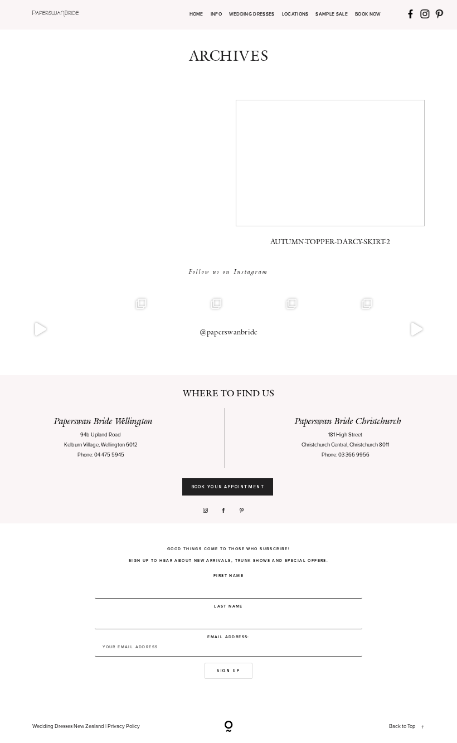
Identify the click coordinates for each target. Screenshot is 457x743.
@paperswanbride (229, 332)
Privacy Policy (124, 726)
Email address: (228, 637)
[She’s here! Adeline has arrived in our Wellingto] (341, 329)
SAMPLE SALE (331, 14)
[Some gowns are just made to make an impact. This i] (416, 329)
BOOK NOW (368, 14)
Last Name (228, 606)
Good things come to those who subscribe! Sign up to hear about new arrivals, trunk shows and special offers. (228, 554)
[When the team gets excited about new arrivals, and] (115, 329)
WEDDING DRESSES (252, 14)
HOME (196, 14)
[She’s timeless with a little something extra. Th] (40, 329)
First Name (228, 575)
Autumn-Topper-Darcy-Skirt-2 (330, 178)
